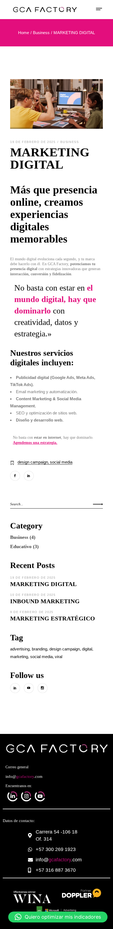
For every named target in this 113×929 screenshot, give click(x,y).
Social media (61, 462)
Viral (58, 656)
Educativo (21, 546)
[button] (58, 917)
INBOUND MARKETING (45, 601)
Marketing (19, 656)
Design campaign (33, 462)
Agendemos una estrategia (34, 443)
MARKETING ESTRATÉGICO (52, 618)
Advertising (20, 649)
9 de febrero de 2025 (31, 612)
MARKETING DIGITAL (43, 584)
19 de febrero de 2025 (33, 142)
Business (41, 32)
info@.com (24, 776)
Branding (39, 649)
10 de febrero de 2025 (33, 594)
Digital (87, 649)
